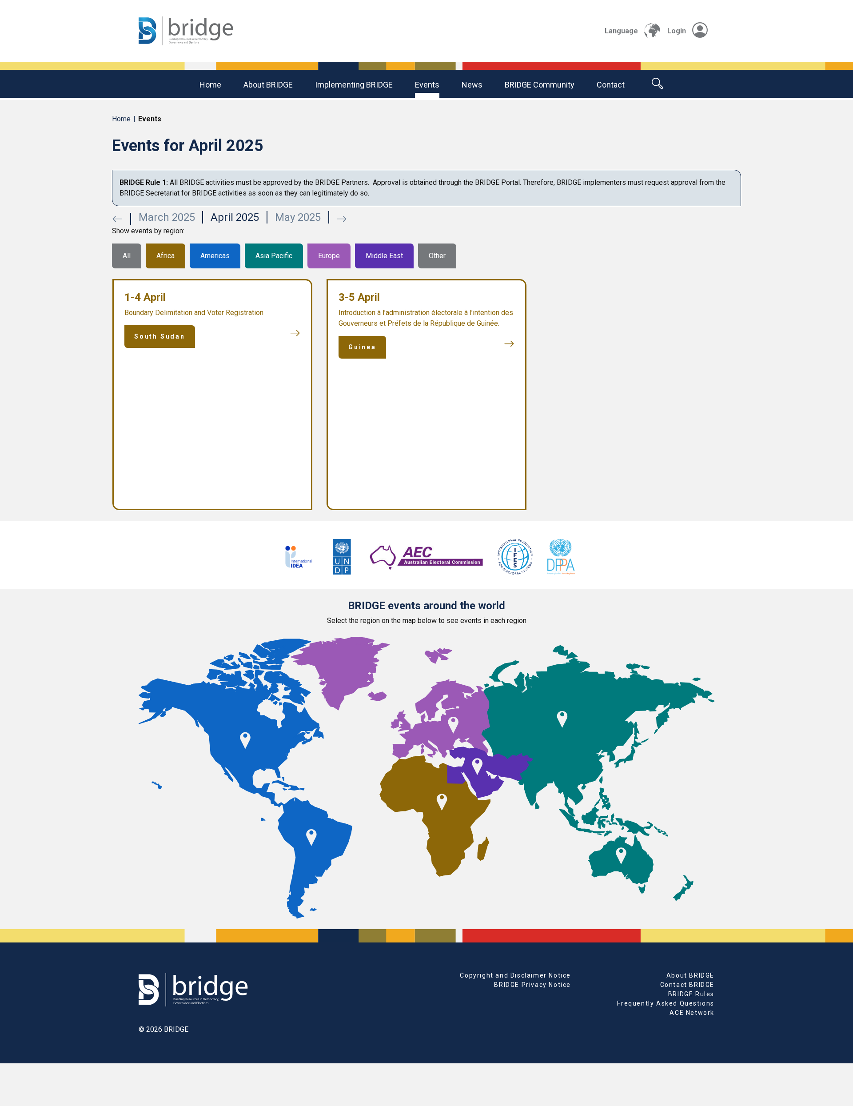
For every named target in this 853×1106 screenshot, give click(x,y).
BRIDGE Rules (691, 994)
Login (676, 31)
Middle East (384, 256)
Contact (611, 84)
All (127, 256)
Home (210, 84)
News (472, 84)
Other (437, 256)
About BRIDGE (268, 84)
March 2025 (167, 217)
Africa (165, 256)
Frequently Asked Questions (665, 1003)
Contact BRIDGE (687, 984)
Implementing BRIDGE (354, 84)
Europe (329, 256)
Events (427, 84)
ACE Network (692, 1012)
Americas (215, 256)
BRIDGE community (539, 84)
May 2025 (298, 217)
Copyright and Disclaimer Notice (515, 975)
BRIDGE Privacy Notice (532, 984)
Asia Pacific (273, 256)
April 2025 (235, 217)
